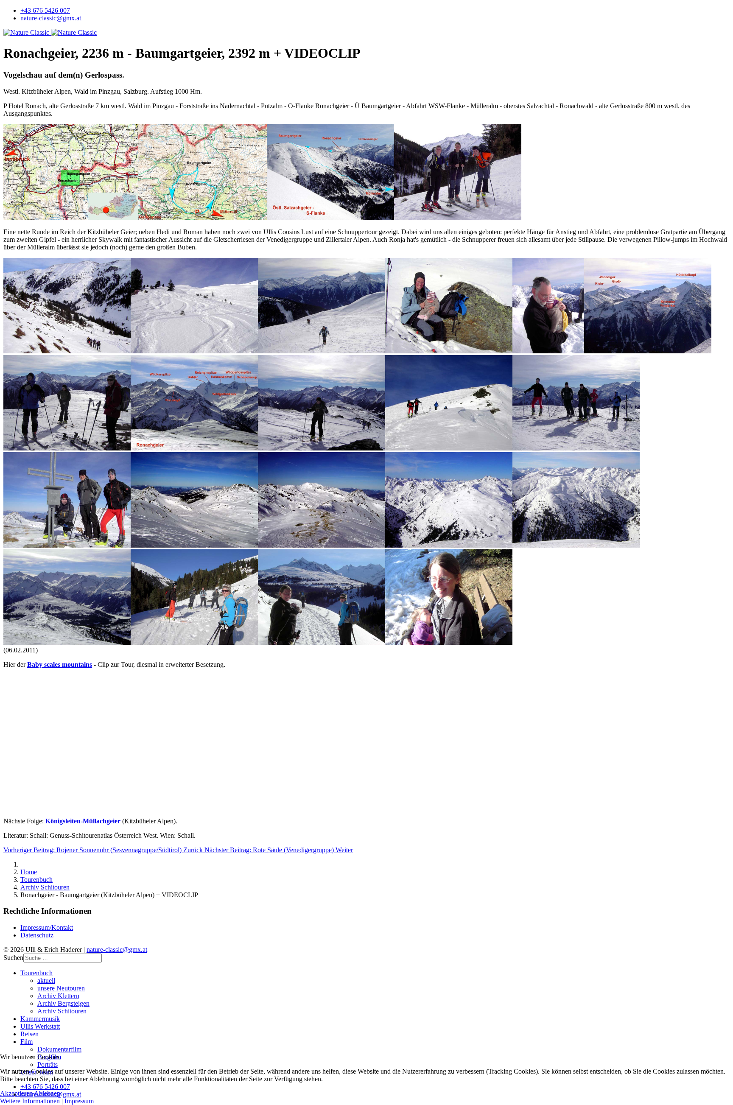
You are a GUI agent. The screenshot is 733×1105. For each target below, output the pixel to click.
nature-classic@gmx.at (50, 18)
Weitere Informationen (30, 1101)
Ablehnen (47, 1093)
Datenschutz (36, 935)
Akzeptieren (16, 1093)
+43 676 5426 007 (45, 10)
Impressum (79, 1101)
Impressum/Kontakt (46, 927)
